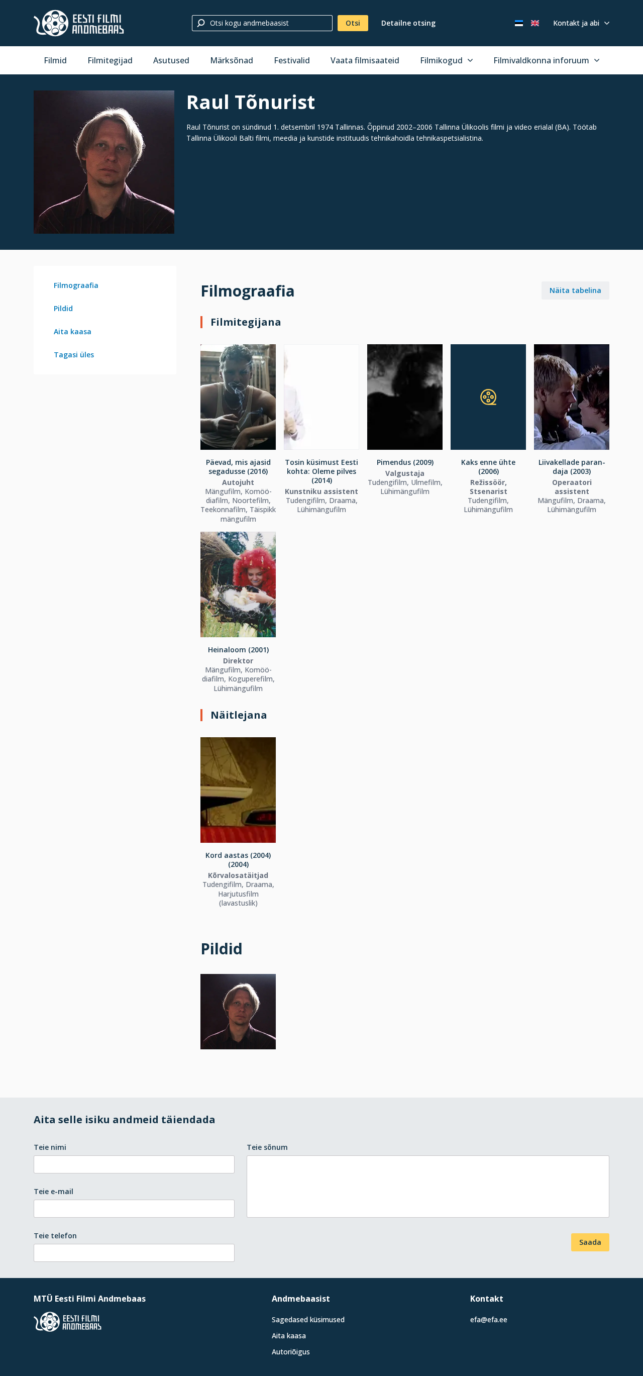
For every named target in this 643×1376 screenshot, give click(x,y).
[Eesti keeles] (519, 23)
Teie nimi (50, 1147)
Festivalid (292, 60)
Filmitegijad (110, 60)
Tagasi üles (74, 354)
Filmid (55, 60)
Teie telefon (55, 1235)
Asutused (171, 60)
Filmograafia (76, 285)
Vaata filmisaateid (365, 60)
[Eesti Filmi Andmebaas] (79, 23)
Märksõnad (231, 60)
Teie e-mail (53, 1191)
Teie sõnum (267, 1147)
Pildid (63, 308)
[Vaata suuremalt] (104, 162)
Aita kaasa (72, 331)
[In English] (535, 23)
